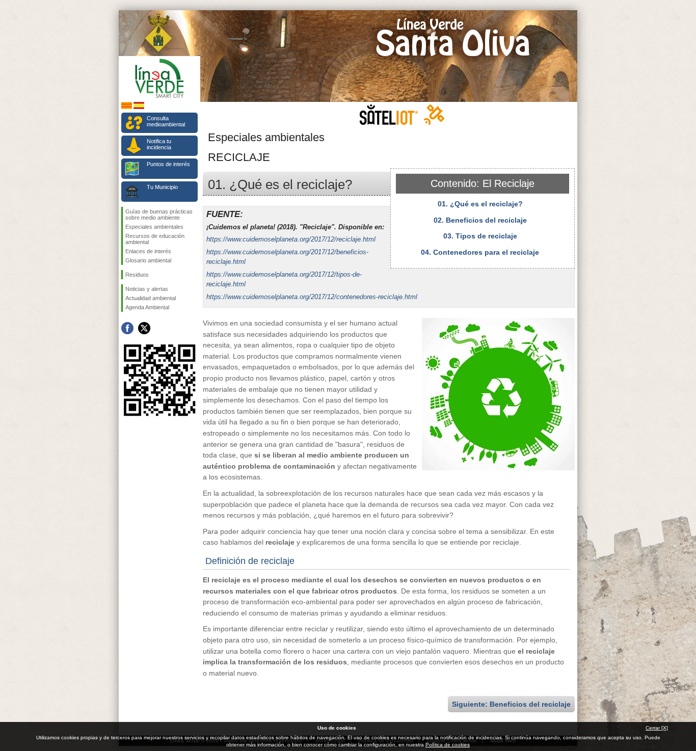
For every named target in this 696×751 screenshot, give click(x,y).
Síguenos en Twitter (144, 328)
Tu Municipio (162, 187)
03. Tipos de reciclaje (480, 236)
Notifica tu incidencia (159, 144)
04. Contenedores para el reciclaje (480, 252)
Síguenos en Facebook (127, 328)
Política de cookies (447, 744)
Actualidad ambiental (150, 298)
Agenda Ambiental (147, 307)
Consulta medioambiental (166, 121)
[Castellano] (138, 107)
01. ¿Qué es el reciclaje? (480, 204)
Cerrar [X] (657, 728)
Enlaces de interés (148, 251)
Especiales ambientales (154, 227)
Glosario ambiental (148, 260)
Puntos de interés (168, 164)
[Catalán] (126, 107)
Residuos (137, 275)
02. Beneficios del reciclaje (480, 220)
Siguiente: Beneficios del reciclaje (511, 704)
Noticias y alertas (146, 289)
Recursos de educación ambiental (154, 239)
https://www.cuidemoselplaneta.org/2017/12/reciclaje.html (291, 239)
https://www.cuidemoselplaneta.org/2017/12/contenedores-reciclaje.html (311, 297)
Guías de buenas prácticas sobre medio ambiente (159, 214)
